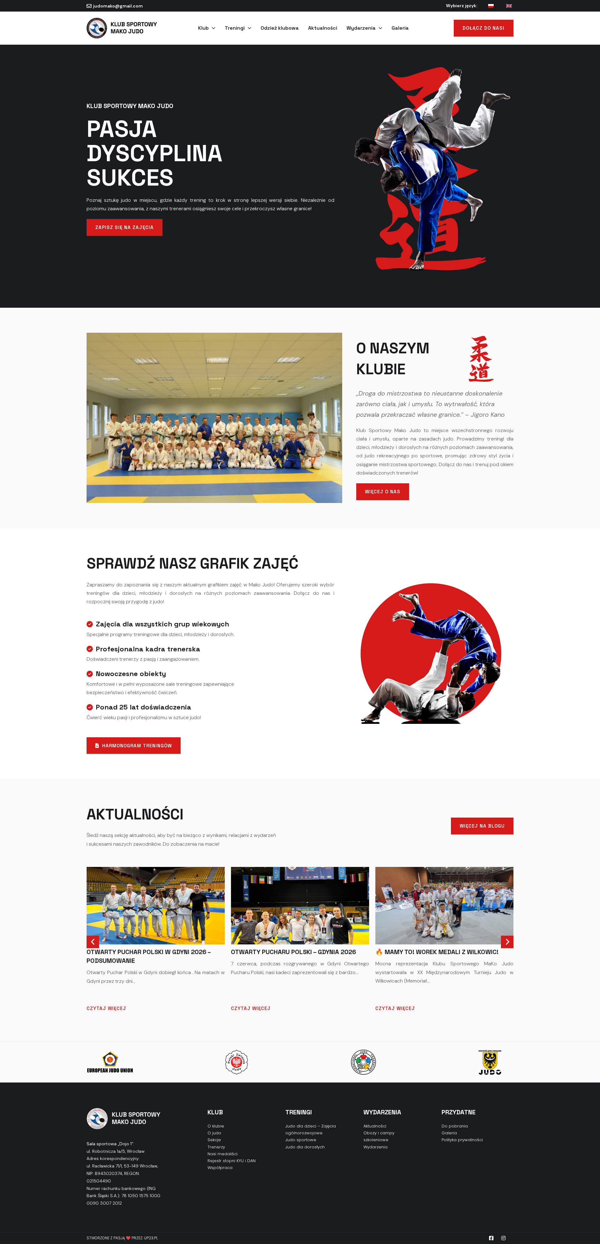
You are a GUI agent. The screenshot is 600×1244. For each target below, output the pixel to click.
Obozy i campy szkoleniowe (378, 1136)
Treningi (235, 28)
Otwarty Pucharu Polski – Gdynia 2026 (293, 952)
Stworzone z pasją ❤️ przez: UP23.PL (122, 1238)
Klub (203, 28)
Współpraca (220, 1168)
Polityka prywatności (462, 1140)
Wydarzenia (361, 28)
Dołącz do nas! (483, 28)
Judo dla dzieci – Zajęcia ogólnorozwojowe (310, 1129)
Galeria (400, 28)
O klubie (216, 1126)
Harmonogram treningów (137, 746)
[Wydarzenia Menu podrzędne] (380, 28)
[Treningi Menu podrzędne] (249, 28)
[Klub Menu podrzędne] (213, 28)
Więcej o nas (382, 492)
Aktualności (322, 28)
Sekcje (214, 1140)
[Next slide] (507, 942)
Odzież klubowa (280, 28)
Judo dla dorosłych (305, 1147)
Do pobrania (455, 1126)
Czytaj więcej (106, 1008)
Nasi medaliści (223, 1154)
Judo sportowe (300, 1140)
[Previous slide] (93, 942)
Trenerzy (216, 1147)
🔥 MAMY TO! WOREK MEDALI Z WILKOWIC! (436, 952)
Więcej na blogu (482, 826)
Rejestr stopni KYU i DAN (232, 1161)
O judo (214, 1133)
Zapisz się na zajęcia (124, 227)
